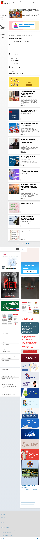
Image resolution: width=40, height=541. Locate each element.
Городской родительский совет (26, 494)
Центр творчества (24, 500)
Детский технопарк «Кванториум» (27, 496)
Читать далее (23, 105)
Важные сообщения (6, 335)
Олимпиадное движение (2, 22)
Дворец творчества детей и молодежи (28, 502)
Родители (2, 19)
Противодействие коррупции (7, 358)
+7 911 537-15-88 (14, 58)
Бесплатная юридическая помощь (2, 38)
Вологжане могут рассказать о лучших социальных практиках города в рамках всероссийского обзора (29, 187)
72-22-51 (12, 50)
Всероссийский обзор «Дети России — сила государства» (29, 124)
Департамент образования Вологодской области (9, 379)
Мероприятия (5, 340)
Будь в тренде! (5, 333)
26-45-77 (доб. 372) (14, 41)
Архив (4, 331)
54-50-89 (12, 70)
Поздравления (5, 349)
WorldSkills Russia (24, 487)
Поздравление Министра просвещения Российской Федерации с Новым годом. (27, 218)
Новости (29, 113)
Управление (2, 13)
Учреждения (2, 10)
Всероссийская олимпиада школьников (9, 337)
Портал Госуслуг (4, 392)
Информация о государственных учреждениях (10, 389)
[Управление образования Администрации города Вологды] (2, 2)
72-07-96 (12, 49)
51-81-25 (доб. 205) (14, 64)
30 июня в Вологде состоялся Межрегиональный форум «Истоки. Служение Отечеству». (30, 140)
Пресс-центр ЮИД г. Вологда (26, 492)
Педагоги (1, 17)
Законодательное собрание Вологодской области (9, 387)
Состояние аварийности (7, 351)
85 (26, 243)
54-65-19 (12, 71)
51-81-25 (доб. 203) (14, 63)
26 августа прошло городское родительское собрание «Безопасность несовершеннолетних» (28, 94)
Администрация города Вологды (7, 384)
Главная (1, 8)
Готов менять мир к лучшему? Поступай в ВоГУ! (28, 157)
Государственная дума (5, 381)
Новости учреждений (6, 346)
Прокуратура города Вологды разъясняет (28, 485)
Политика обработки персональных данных (9, 365)
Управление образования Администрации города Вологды (14, 538)
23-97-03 (12, 57)
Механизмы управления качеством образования (10, 356)
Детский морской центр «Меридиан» (27, 506)
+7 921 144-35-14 (14, 48)
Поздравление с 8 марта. (27, 203)
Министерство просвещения (7, 371)
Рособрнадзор (4, 374)
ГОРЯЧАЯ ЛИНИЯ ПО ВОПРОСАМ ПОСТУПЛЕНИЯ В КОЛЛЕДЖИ (29, 110)
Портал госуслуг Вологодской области (8, 394)
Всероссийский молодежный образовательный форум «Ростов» (29, 170)
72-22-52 (12, 51)
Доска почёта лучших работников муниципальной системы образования (3, 28)
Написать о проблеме (30, 271)
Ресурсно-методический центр (2, 34)
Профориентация (3, 15)
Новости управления (6, 344)
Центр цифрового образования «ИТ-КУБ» (28, 498)
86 (28, 243)
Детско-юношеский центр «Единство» (27, 504)
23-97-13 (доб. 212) (14, 42)
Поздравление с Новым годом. (28, 231)
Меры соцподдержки (5, 360)
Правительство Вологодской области (8, 376)
